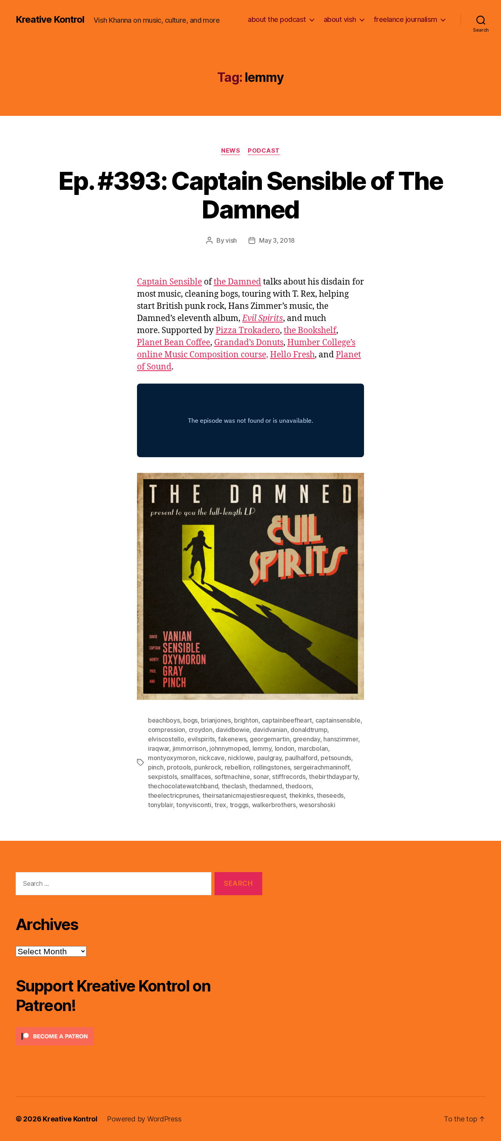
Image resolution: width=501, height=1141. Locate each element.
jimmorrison (189, 748)
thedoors (298, 786)
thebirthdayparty (333, 776)
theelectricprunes (173, 795)
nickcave (212, 758)
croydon (201, 730)
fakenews (232, 739)
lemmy (262, 748)
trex (220, 805)
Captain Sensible (169, 282)
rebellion (237, 767)
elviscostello (166, 739)
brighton (246, 720)
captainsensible (337, 720)
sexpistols (162, 776)
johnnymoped (229, 748)
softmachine (232, 776)
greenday (306, 739)
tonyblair (160, 805)
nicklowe (241, 758)
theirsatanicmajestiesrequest (244, 795)
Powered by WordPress (144, 1119)
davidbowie (232, 730)
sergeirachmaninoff (321, 767)
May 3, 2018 (277, 240)
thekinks (301, 795)
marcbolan (313, 748)
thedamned (265, 786)
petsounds (336, 758)
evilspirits (201, 739)
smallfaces (195, 776)
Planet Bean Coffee (173, 342)
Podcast (264, 150)
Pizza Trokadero (248, 330)
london (284, 748)
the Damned (237, 282)
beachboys (164, 720)
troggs (239, 805)
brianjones (216, 720)
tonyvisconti (193, 805)
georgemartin (270, 739)
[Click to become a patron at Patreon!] (139, 1036)
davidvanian (270, 730)
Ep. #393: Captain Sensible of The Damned (250, 195)
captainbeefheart (287, 720)
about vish (340, 19)
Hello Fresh (292, 355)
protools (179, 767)
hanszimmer (340, 739)
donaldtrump (308, 730)
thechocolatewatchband (183, 786)
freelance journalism (405, 19)
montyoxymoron (172, 758)
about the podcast (277, 19)
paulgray (269, 758)
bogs (190, 720)
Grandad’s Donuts (248, 342)
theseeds (330, 795)
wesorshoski (317, 805)
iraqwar (158, 748)
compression (166, 730)
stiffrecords (289, 776)
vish (231, 240)
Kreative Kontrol (50, 19)
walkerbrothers (274, 805)
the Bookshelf (310, 330)
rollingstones (271, 767)
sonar (261, 776)
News (230, 150)
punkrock (207, 767)
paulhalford (301, 758)
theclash (234, 786)
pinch (156, 767)
